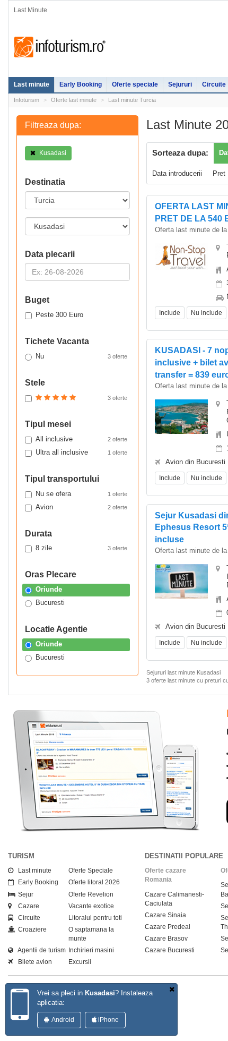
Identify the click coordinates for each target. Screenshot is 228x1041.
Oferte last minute (74, 100)
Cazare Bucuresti (170, 950)
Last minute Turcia (132, 100)
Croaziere (30, 929)
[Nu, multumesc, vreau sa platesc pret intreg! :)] (171, 990)
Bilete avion (32, 962)
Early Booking (80, 84)
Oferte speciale (135, 84)
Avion (81, 507)
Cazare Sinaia (165, 915)
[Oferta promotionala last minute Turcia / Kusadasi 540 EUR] (181, 256)
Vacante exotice (91, 906)
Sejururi (180, 84)
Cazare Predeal (167, 927)
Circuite (26, 917)
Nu (81, 356)
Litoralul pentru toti (95, 917)
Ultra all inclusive (81, 452)
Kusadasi (52, 153)
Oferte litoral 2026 (94, 882)
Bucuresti (50, 603)
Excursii (79, 962)
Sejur (23, 894)
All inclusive (81, 439)
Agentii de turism (39, 950)
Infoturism (60, 47)
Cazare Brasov (166, 938)
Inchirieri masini (91, 950)
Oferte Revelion (90, 894)
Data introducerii (177, 173)
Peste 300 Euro (59, 315)
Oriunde (49, 589)
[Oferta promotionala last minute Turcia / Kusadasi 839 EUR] (181, 416)
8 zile (81, 548)
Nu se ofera (81, 494)
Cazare (26, 906)
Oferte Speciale (90, 870)
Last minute (31, 84)
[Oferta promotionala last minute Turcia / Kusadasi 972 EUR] (181, 581)
